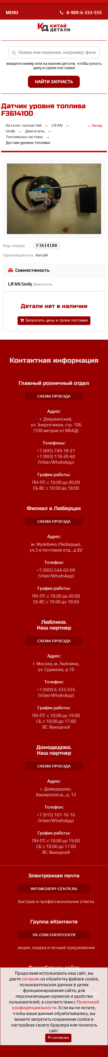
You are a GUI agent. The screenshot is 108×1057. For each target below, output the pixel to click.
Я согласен (58, 1037)
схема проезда (54, 396)
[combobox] (54, 52)
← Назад (94, 125)
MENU (12, 12)
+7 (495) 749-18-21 (56, 450)
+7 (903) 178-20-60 (56, 456)
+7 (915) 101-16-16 (56, 814)
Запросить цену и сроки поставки (56, 320)
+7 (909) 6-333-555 (56, 689)
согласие (30, 978)
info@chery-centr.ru (54, 888)
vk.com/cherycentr (54, 934)
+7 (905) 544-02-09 (56, 570)
